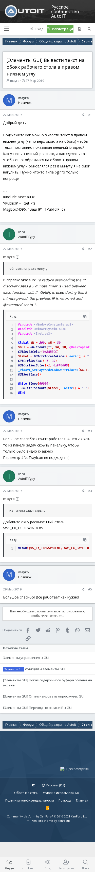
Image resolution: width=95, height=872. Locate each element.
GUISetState (27, 374)
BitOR (22, 548)
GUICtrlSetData (34, 388)
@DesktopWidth (80, 347)
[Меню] (6, 29)
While (22, 383)
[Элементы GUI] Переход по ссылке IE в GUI (37, 707)
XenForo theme (42, 821)
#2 (90, 249)
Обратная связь (26, 793)
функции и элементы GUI (45, 669)
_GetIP (73, 356)
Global (23, 342)
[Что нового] (79, 29)
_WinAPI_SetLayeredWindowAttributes (48, 370)
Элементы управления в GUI (26, 657)
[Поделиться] (83, 115)
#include (25, 324)
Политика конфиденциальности (29, 800)
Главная (82, 800)
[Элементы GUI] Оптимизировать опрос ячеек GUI (43, 696)
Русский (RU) (55, 785)
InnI (21, 232)
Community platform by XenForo (47, 816)
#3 (90, 431)
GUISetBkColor (29, 352)
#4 (90, 491)
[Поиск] (89, 29)
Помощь (65, 800)
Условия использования (61, 793)
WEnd (21, 392)
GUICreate (38, 347)
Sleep (33, 383)
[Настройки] (34, 785)
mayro (15, 81)
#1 (90, 115)
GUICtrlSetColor (31, 365)
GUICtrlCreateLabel (50, 356)
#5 (90, 589)
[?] (18, 256)
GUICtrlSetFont (30, 361)
